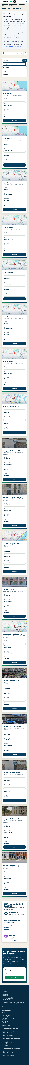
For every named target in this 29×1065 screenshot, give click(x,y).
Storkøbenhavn (13, 4)
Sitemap (4, 1024)
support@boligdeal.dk (7, 998)
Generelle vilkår (6, 1017)
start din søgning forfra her (14, 46)
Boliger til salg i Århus (7, 1052)
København (22, 4)
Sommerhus (5, 4)
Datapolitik (4, 1019)
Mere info (14, 120)
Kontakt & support (6, 1014)
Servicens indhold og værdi (9, 1018)
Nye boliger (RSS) (6, 1025)
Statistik (4, 1022)
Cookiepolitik (5, 1021)
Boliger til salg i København (9, 1051)
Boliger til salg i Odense (8, 1053)
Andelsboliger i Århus (7, 1042)
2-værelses (10, 5)
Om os (3, 1012)
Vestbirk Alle (7, 927)
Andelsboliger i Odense (8, 1043)
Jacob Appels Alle (9, 931)
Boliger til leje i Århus (7, 1032)
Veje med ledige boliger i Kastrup (13, 920)
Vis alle (15, 940)
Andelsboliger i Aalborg (8, 1045)
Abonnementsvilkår (6, 1015)
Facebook (2, 1007)
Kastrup (4, 5)
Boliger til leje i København (8, 1031)
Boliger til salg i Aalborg (8, 1055)
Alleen (6, 929)
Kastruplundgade (9, 925)
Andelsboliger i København (8, 1041)
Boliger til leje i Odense (7, 1034)
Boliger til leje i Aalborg (7, 1035)
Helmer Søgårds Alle (9, 922)
